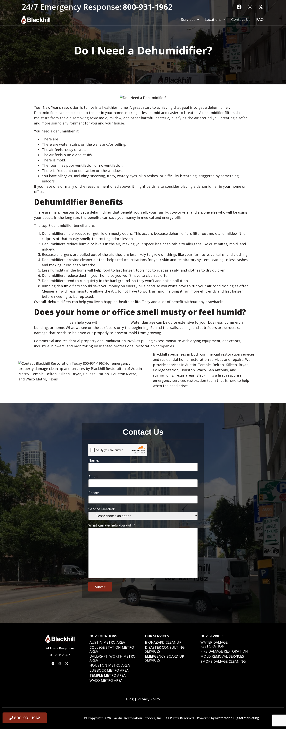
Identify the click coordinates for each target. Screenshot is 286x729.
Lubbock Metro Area (108, 670)
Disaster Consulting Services (165, 649)
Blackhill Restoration (51, 322)
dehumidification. (115, 322)
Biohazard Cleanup (163, 642)
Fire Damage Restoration (224, 651)
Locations (213, 20)
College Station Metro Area (111, 649)
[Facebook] (239, 7)
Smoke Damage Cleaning (223, 661)
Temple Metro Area (107, 675)
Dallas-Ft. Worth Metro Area (112, 658)
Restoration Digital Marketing (237, 718)
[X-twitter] (261, 7)
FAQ (260, 20)
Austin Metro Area (107, 642)
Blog (130, 699)
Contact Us (240, 20)
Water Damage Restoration (214, 644)
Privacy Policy (149, 699)
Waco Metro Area (105, 680)
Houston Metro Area (109, 665)
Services (188, 20)
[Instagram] (250, 7)
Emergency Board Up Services (164, 658)
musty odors (69, 139)
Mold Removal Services (222, 656)
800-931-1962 (60, 655)
